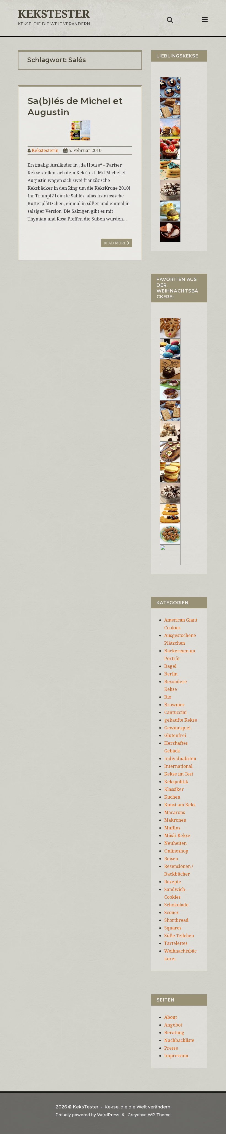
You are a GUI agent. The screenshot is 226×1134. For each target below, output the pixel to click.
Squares (172, 928)
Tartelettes (175, 943)
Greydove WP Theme (149, 1114)
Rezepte (172, 882)
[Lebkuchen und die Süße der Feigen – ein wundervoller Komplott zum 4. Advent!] (170, 369)
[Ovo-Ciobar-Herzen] (170, 231)
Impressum (176, 1056)
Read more (115, 242)
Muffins (172, 828)
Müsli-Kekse (177, 835)
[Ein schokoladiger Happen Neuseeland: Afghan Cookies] (170, 87)
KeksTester (54, 13)
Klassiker (174, 789)
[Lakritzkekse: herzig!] (170, 169)
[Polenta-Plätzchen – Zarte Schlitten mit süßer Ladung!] (170, 513)
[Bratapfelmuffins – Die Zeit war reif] (170, 554)
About (170, 1017)
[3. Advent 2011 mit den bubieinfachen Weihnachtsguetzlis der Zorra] (170, 390)
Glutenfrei (175, 735)
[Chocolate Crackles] (170, 190)
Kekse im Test (178, 774)
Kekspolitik (176, 782)
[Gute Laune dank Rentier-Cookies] (170, 328)
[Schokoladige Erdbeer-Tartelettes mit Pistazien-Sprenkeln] (170, 149)
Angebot (173, 1025)
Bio (167, 697)
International (178, 766)
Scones (171, 912)
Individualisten (180, 758)
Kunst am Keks (179, 805)
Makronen (175, 820)
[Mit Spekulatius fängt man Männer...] (170, 107)
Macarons (174, 812)
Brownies (174, 705)
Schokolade (176, 905)
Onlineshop (176, 851)
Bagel (170, 666)
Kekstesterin (45, 150)
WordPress (108, 1114)
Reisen (171, 859)
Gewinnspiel (177, 728)
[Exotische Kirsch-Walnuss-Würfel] (170, 431)
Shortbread (176, 920)
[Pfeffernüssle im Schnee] (170, 534)
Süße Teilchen (179, 935)
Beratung (174, 1033)
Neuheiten (175, 843)
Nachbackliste (179, 1040)
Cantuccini (175, 712)
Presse (171, 1048)
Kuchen (172, 797)
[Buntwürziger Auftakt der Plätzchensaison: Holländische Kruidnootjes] (170, 348)
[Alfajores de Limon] (170, 472)
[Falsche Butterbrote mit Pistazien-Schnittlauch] (170, 451)
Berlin (170, 674)
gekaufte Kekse (180, 720)
